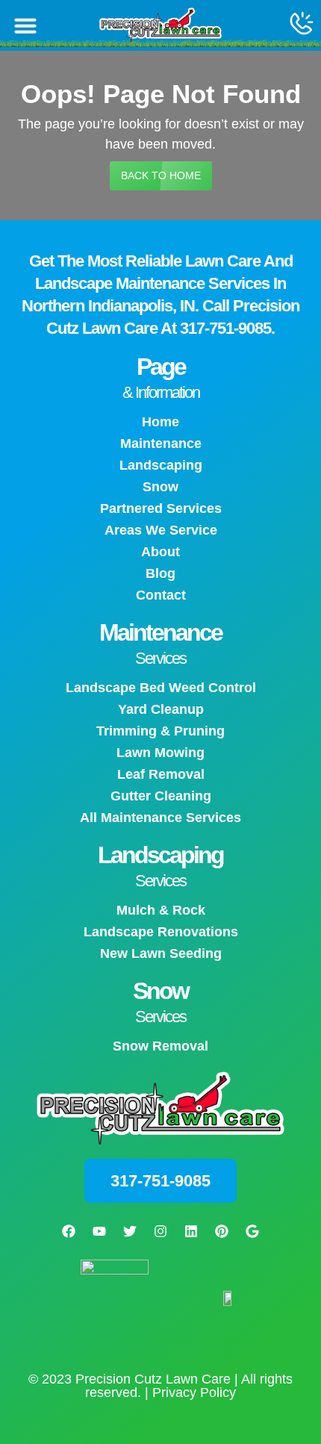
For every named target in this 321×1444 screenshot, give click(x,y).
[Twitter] (129, 1231)
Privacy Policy (194, 1392)
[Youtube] (99, 1231)
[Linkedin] (191, 1231)
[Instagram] (160, 1231)
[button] (25, 25)
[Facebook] (68, 1231)
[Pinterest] (221, 1231)
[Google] (252, 1231)
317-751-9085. (227, 328)
